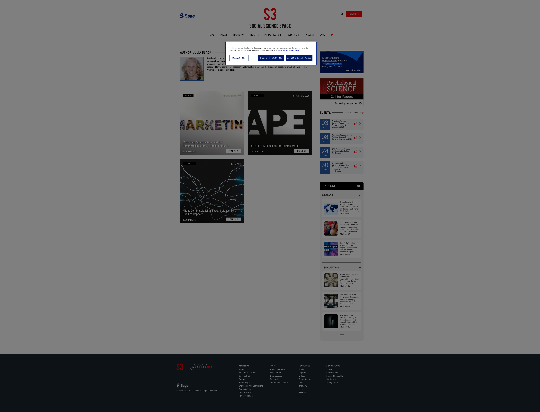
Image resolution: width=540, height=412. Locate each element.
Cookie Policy (294, 50)
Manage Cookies (239, 58)
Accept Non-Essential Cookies (299, 58)
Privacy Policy (283, 50)
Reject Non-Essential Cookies (271, 58)
